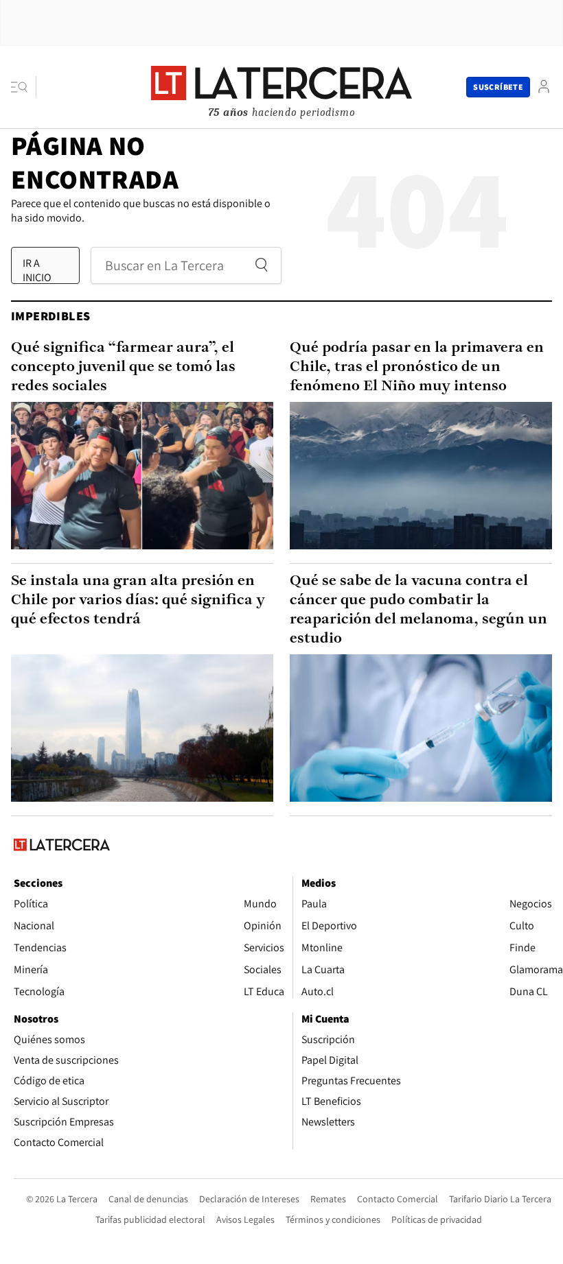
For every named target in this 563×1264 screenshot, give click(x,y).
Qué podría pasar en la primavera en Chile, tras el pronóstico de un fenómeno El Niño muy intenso (417, 367)
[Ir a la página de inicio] (281, 86)
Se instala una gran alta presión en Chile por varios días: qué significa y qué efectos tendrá (138, 600)
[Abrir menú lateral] (23, 87)
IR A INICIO (37, 269)
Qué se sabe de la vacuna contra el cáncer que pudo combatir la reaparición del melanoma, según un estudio (418, 610)
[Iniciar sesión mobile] (544, 86)
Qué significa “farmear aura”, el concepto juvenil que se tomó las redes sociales (123, 367)
